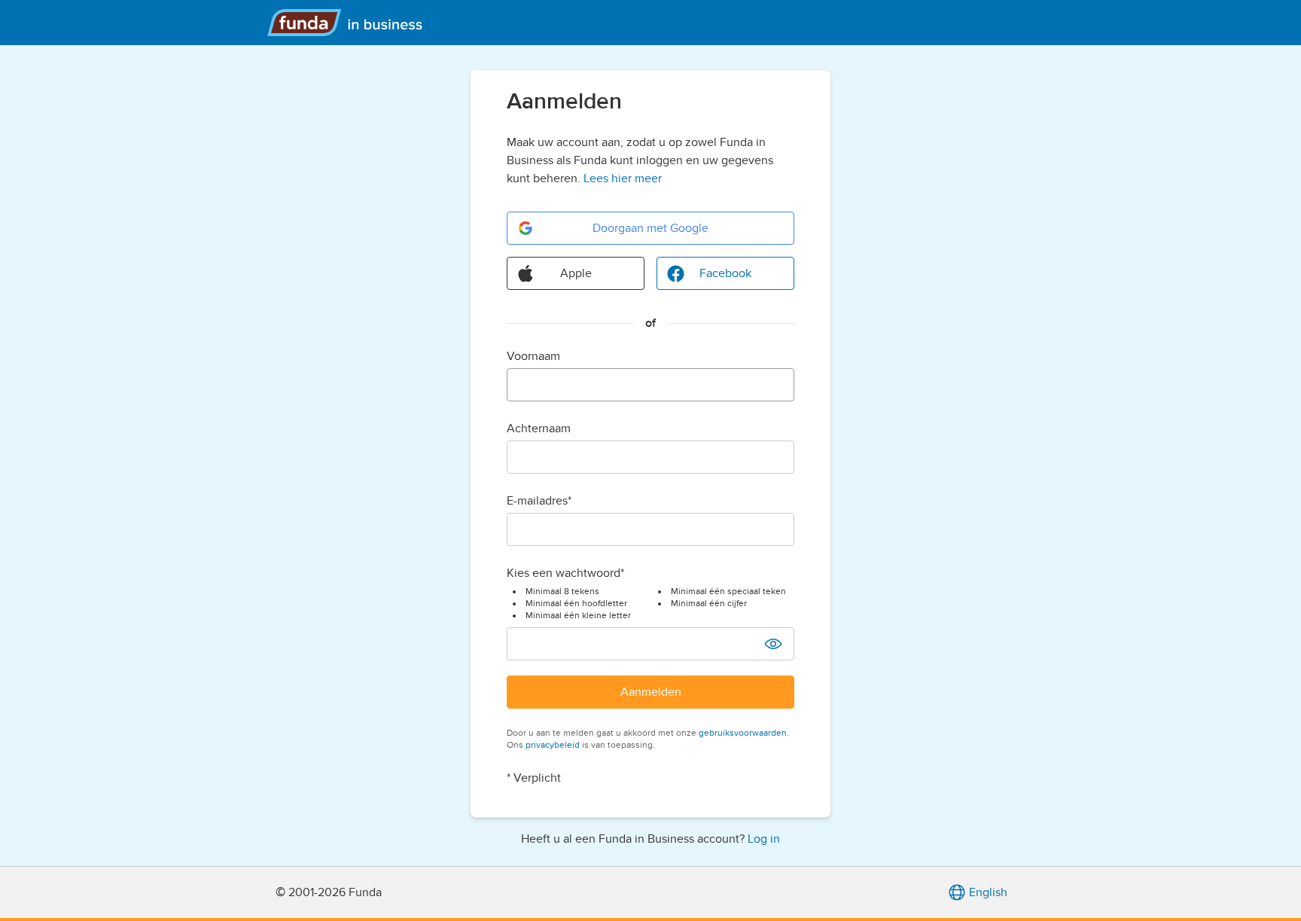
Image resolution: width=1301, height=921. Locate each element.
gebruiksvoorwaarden (743, 732)
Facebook (725, 273)
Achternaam (539, 428)
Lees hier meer (622, 178)
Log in (764, 838)
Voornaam (533, 356)
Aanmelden (650, 692)
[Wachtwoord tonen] (773, 643)
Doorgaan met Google (650, 228)
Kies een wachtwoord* (565, 573)
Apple (576, 273)
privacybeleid (553, 745)
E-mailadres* (539, 500)
